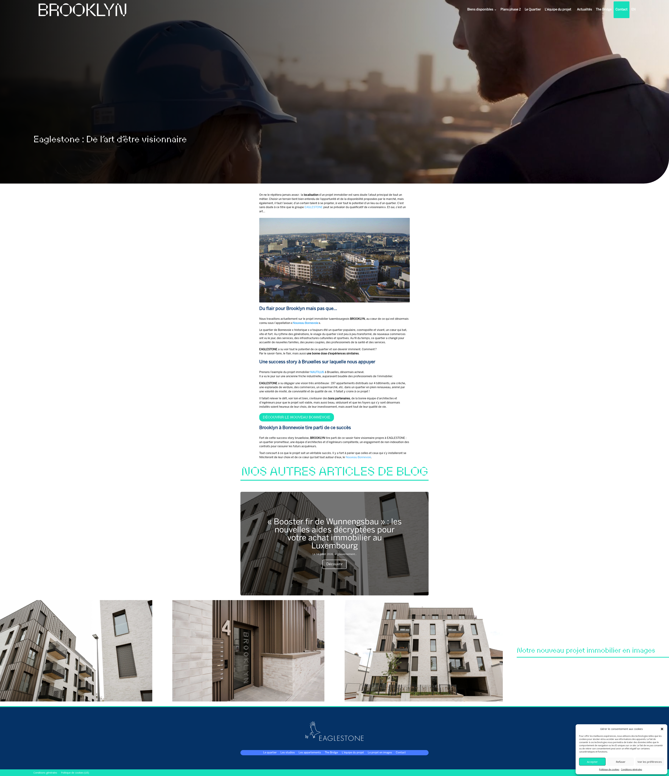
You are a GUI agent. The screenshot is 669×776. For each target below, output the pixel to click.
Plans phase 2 (511, 9)
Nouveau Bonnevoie (358, 457)
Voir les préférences (649, 761)
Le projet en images (380, 752)
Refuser (620, 761)
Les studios (287, 752)
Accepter (592, 761)
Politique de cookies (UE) (75, 772)
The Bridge (604, 9)
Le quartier (270, 752)
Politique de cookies (609, 769)
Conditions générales (631, 769)
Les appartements (310, 752)
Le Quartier (533, 9)
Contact (622, 9)
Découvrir (334, 564)
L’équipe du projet (558, 9)
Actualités (584, 9)
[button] (662, 729)
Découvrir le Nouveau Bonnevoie (296, 417)
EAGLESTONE (314, 207)
